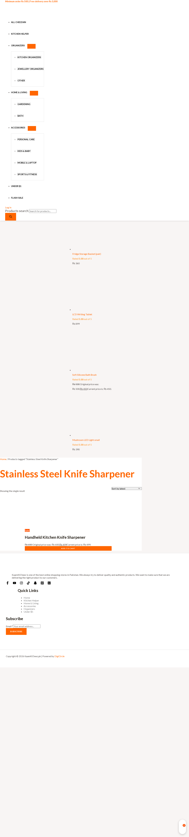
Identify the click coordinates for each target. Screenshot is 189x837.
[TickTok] (28, 583)
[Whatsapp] (49, 583)
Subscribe (16, 631)
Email (9, 626)
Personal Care (26, 139)
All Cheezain (18, 22)
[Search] (10, 217)
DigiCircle (59, 656)
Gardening (24, 104)
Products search (17, 211)
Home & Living (19, 92)
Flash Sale (17, 198)
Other (21, 80)
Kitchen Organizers (29, 57)
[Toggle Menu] (31, 46)
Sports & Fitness (27, 174)
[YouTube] (14, 583)
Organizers (18, 45)
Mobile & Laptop (27, 162)
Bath (20, 116)
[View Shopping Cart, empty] (182, 827)
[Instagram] (21, 583)
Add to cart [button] (68, 548)
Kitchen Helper (20, 34)
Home (3, 459)
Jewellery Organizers (30, 69)
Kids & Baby (24, 151)
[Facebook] (7, 583)
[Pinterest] (42, 583)
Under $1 (16, 186)
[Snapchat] (35, 583)
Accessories (18, 127)
